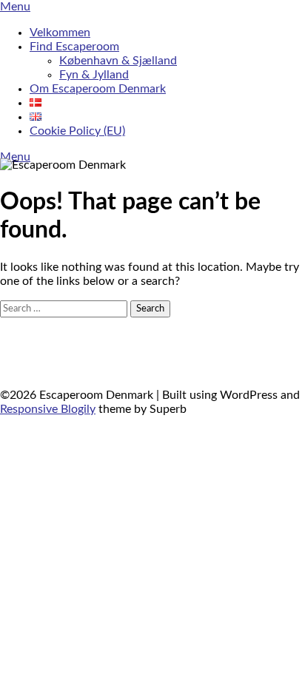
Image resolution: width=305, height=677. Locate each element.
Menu (15, 7)
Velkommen (60, 32)
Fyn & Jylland (94, 75)
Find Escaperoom (74, 47)
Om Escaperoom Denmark (98, 89)
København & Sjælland (118, 61)
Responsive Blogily (47, 409)
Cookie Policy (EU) (77, 131)
